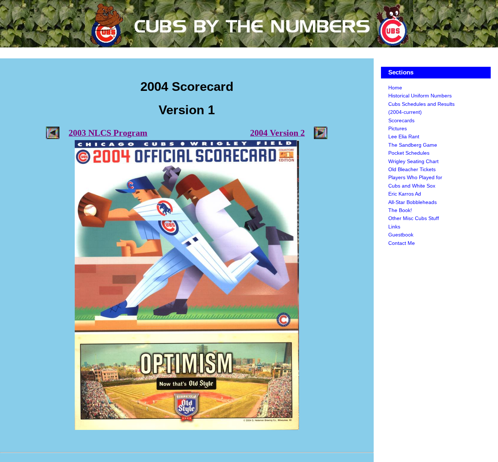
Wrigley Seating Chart (413, 161)
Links (394, 227)
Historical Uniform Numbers (420, 96)
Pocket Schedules (408, 153)
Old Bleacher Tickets (412, 169)
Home (395, 88)
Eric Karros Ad (404, 194)
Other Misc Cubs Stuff (413, 218)
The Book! (400, 210)
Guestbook (400, 235)
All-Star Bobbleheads (412, 202)
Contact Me (401, 243)
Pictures (397, 128)
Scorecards (401, 120)
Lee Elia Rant (403, 136)
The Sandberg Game (412, 145)
